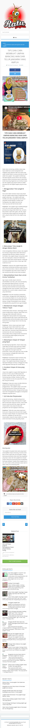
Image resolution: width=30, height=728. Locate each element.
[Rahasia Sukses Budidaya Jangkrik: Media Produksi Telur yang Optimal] (4, 666)
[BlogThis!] (19, 503)
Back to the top (19, 725)
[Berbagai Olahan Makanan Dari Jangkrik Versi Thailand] (4, 645)
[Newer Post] (3, 524)
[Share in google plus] (13, 503)
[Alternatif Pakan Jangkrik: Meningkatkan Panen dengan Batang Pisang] (8, 538)
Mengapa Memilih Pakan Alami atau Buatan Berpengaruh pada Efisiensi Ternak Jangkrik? (17, 623)
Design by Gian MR (11, 725)
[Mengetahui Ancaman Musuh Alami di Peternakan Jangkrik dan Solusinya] (4, 656)
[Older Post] (26, 524)
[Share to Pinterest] (16, 503)
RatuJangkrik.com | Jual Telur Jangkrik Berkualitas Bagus (17, 723)
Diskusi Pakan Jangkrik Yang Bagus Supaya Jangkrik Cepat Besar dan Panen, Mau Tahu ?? (17, 593)
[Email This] (22, 503)
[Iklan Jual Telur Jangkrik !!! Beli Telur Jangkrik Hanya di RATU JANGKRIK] (4, 635)
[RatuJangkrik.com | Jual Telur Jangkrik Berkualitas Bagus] (15, 16)
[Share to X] (15, 73)
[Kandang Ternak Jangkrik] (4, 585)
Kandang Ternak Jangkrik (13, 583)
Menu (15, 37)
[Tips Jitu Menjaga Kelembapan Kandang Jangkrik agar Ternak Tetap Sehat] (4, 613)
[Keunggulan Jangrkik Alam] (4, 604)
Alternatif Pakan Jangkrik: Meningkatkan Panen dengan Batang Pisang (8, 547)
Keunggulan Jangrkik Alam (14, 602)
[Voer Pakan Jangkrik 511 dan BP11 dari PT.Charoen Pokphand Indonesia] (4, 574)
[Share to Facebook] (15, 70)
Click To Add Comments (15, 561)
